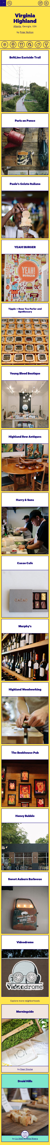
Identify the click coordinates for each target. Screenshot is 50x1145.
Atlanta (17, 26)
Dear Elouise (26, 1069)
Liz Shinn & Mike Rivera (26, 1138)
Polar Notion (26, 32)
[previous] (5, 95)
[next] (44, 95)
